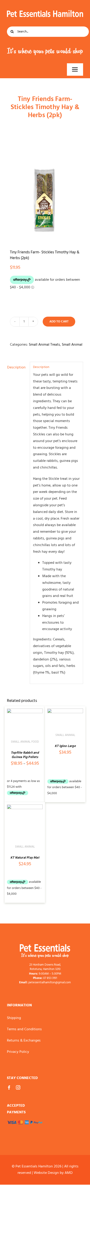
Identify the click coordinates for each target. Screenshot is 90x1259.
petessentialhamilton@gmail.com (49, 982)
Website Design (46, 1173)
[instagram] (18, 1087)
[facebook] (9, 1087)
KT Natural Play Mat (24, 857)
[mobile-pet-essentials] (45, 946)
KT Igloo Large (65, 746)
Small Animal (72, 345)
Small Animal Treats (44, 345)
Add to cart (59, 321)
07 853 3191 (50, 978)
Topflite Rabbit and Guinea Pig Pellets (25, 755)
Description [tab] (16, 367)
